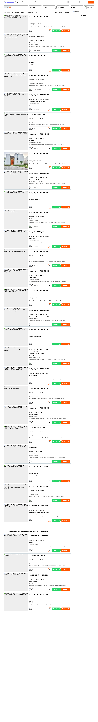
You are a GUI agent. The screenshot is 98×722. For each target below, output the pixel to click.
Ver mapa (83, 15)
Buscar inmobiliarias (33, 2)
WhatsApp (55, 30)
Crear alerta (58, 12)
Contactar (64, 30)
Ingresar (91, 2)
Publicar (84, 2)
